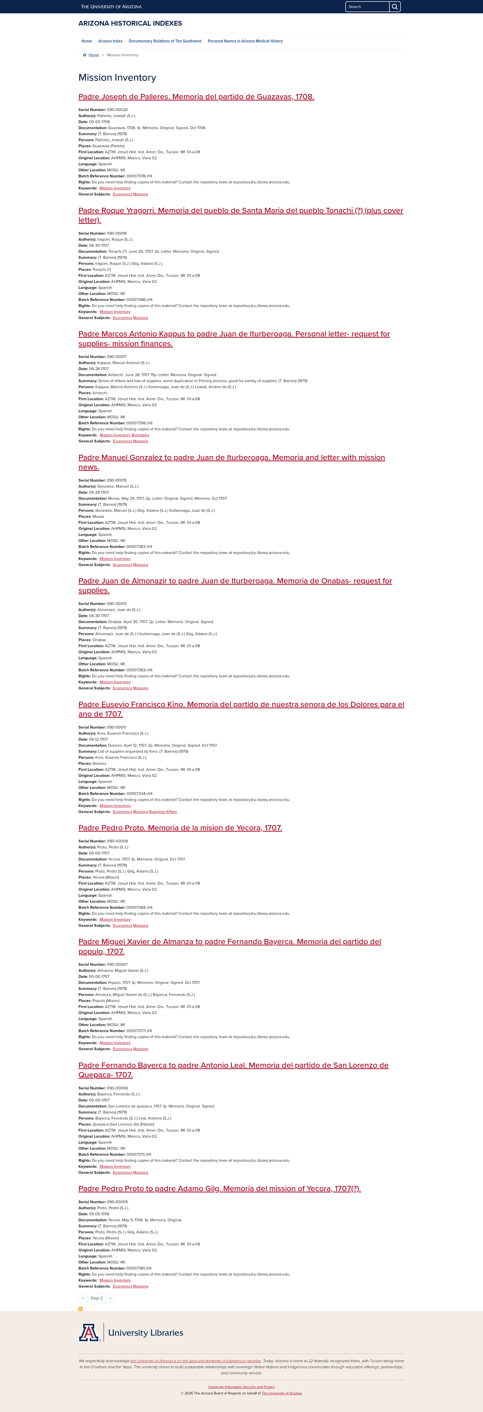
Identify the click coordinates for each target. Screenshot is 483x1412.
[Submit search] (395, 6)
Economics (122, 194)
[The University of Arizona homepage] (111, 7)
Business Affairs (163, 811)
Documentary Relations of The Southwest (165, 41)
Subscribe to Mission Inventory (80, 1309)
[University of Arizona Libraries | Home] (130, 1332)
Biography (140, 435)
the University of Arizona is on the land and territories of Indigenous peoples (196, 1361)
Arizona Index (110, 41)
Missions (140, 194)
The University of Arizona (281, 1393)
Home (87, 41)
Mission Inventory (115, 188)
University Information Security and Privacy (241, 1387)
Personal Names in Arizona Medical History (245, 41)
